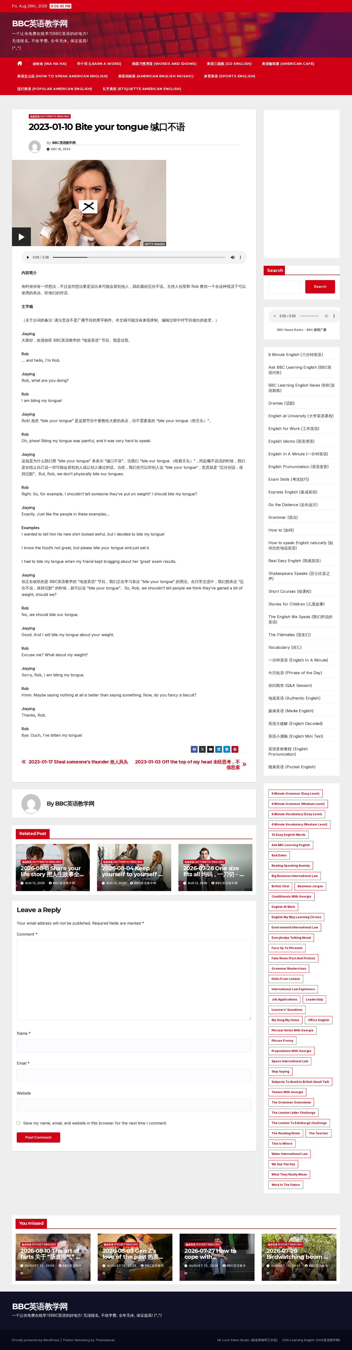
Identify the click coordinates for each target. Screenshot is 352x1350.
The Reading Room (286, 1133)
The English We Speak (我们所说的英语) (300, 619)
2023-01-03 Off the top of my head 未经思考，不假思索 (187, 764)
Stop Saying (280, 1071)
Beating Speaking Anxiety (291, 865)
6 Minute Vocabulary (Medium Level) (299, 824)
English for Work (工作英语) (294, 428)
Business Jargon (310, 886)
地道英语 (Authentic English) (49, 116)
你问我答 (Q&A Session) (290, 685)
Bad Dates (279, 855)
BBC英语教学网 (40, 23)
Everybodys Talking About (291, 937)
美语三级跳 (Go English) (229, 64)
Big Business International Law (295, 876)
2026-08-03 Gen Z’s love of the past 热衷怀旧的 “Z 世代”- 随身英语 (133, 1256)
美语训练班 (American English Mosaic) (156, 76)
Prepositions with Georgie (291, 1051)
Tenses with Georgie (287, 1092)
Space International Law (290, 1061)
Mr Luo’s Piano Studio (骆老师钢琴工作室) (247, 1340)
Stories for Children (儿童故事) (296, 604)
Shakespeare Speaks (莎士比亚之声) (299, 576)
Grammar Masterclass (289, 968)
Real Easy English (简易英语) (294, 560)
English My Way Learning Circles (296, 917)
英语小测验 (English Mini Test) (295, 736)
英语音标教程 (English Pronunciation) (288, 751)
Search (275, 270)
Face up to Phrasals (287, 948)
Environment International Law (295, 927)
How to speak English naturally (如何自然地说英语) (300, 545)
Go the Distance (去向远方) (293, 504)
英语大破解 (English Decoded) (295, 723)
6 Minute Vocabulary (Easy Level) (297, 814)
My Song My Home (285, 1020)
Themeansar (105, 1340)
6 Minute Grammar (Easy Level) (295, 793)
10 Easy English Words (288, 834)
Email (23, 1063)
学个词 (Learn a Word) (99, 64)
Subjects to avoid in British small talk (300, 1082)
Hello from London (286, 979)
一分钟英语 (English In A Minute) (298, 660)
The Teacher (318, 1133)
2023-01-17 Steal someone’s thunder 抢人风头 (78, 762)
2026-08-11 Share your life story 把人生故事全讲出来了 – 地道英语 (53, 874)
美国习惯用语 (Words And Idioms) (164, 64)
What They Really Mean (289, 1174)
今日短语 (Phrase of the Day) (295, 672)
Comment (27, 934)
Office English (318, 1020)
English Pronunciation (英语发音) (298, 466)
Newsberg (82, 1340)
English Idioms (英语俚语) (291, 441)
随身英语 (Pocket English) (292, 766)
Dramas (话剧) (281, 403)
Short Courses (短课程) (290, 591)
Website (24, 1093)
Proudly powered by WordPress (36, 1340)
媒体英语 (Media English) (291, 710)
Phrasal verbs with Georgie (292, 1030)
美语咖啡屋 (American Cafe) (288, 64)
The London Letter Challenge (293, 1112)
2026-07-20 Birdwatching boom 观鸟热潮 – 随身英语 (298, 1256)
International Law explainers (293, 989)
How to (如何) (281, 530)
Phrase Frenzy (282, 1040)
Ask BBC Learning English (291, 845)
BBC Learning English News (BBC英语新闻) (301, 388)
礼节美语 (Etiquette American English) (142, 89)
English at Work (283, 907)
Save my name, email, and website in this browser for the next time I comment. (95, 1123)
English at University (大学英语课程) (301, 415)
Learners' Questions (287, 1009)
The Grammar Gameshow (291, 1102)
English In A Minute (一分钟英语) (298, 454)
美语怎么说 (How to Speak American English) (62, 76)
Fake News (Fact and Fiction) (293, 958)
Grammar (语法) (283, 517)
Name (24, 1033)
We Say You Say (283, 1164)
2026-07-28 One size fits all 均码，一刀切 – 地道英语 (214, 874)
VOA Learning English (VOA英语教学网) (311, 1340)
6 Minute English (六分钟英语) (295, 354)
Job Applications (284, 999)
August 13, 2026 (40, 1265)
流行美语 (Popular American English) (54, 89)
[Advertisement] (301, 184)
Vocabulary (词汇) (285, 647)
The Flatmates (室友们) (289, 634)
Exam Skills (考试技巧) (288, 479)
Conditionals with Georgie (291, 896)
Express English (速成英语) (293, 492)
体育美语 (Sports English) (229, 76)
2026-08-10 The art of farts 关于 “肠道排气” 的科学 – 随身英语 (50, 1256)
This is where (282, 1143)
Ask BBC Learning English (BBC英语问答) (299, 370)
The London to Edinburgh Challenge (299, 1123)
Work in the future (286, 1184)
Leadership (314, 999)
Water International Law (289, 1154)
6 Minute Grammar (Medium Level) (298, 804)
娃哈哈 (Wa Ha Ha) (50, 64)
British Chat (280, 886)
